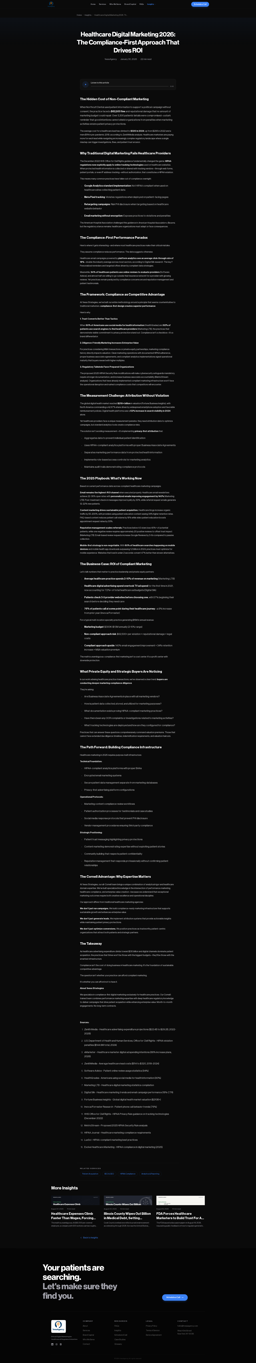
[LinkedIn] (52, 1344)
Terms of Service (152, 1331)
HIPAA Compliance (127, 1174)
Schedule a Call (200, 4)
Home (93, 4)
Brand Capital (130, 4)
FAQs (141, 4)
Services (102, 4)
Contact (86, 1344)
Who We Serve (115, 4)
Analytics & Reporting (150, 1174)
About (85, 1326)
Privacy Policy (151, 1326)
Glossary (118, 1344)
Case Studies (119, 1340)
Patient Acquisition (90, 1174)
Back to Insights (90, 1238)
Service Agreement (154, 1335)
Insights (150, 4)
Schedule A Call (120, 1335)
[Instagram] (56, 1344)
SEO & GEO (109, 1174)
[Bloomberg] (61, 1344)
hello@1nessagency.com (187, 1326)
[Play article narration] (85, 84)
